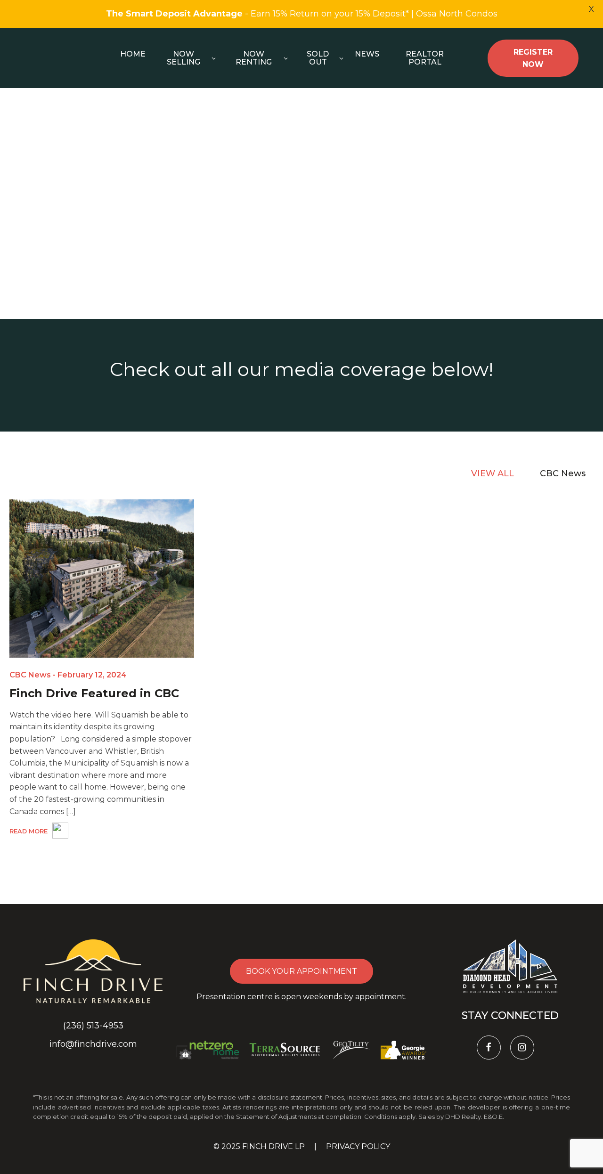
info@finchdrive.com (93, 1044)
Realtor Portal (425, 58)
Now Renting (254, 58)
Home (133, 53)
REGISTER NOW (533, 58)
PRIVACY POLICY (358, 1146)
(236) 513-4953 (93, 1025)
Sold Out (318, 58)
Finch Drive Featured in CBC (94, 693)
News (367, 53)
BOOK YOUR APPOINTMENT (301, 971)
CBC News (30, 674)
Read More (28, 831)
